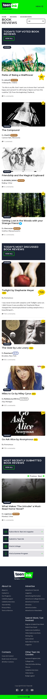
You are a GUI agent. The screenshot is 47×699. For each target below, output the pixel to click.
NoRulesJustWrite (11, 399)
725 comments (9, 314)
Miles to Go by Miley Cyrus (16, 393)
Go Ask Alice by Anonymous (17, 439)
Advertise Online (30, 607)
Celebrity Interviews (8, 602)
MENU (39, 6)
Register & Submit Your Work (34, 624)
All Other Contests (8, 662)
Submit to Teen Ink (16, 539)
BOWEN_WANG (10, 180)
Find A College (14, 546)
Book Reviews (26, 17)
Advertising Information (33, 596)
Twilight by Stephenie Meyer (18, 290)
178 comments (9, 448)
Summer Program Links (32, 658)
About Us (5, 590)
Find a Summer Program (18, 553)
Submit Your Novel (31, 627)
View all (9, 38)
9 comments (8, 96)
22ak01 (7, 135)
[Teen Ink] (12, 6)
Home (4, 17)
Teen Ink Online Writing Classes (32, 665)
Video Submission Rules (33, 633)
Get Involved (29, 639)
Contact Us (5, 593)
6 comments (8, 187)
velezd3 (7, 80)
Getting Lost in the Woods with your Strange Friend (22, 222)
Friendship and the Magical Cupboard (23, 175)
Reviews (13, 17)
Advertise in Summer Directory (32, 603)
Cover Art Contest (7, 656)
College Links (29, 661)
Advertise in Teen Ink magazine (32, 591)
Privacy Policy (6, 607)
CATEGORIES (22, 697)
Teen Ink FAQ (6, 605)
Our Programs (6, 596)
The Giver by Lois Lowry (15, 348)
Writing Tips (29, 636)
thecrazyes (8, 228)
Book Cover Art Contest (9, 659)
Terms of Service (7, 610)
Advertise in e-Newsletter (33, 610)
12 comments (8, 235)
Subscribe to (21, 532)
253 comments (9, 405)
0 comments (8, 520)
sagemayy (8, 514)
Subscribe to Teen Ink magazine (32, 643)
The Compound (11, 130)
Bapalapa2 (8, 353)
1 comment (7, 141)
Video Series (29, 673)
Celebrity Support (7, 599)
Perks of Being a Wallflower (17, 75)
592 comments (9, 360)
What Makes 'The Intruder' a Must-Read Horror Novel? (21, 507)
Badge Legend (29, 676)
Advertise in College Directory (35, 599)
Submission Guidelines (32, 630)
